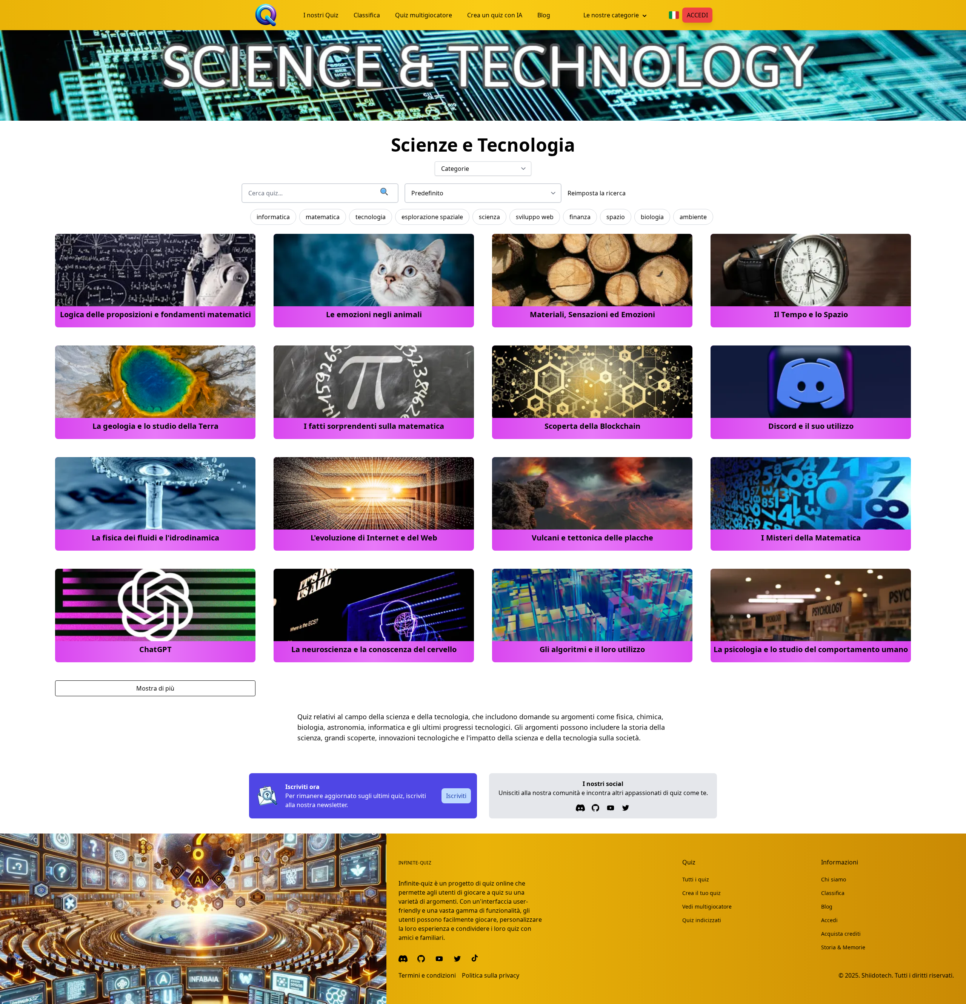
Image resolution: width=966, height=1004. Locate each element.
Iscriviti (456, 796)
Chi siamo (833, 879)
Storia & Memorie (843, 947)
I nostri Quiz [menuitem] (320, 15)
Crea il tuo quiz (701, 893)
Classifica (832, 893)
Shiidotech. (877, 975)
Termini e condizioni (427, 975)
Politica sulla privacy (490, 975)
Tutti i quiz (695, 879)
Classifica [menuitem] (367, 15)
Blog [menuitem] (543, 15)
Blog (826, 906)
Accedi (697, 15)
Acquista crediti (841, 933)
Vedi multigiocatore (707, 906)
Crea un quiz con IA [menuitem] (494, 15)
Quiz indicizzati (701, 920)
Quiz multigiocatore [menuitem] (423, 15)
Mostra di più (155, 688)
